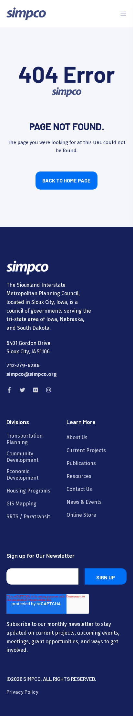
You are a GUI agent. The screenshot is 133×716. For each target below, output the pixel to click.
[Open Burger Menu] (123, 13)
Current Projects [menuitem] (86, 450)
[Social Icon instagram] (46, 390)
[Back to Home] (26, 13)
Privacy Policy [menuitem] (22, 692)
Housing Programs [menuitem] (28, 491)
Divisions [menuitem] (17, 422)
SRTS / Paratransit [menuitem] (28, 517)
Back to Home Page (66, 180)
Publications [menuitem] (81, 463)
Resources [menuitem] (78, 476)
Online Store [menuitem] (81, 515)
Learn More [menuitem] (81, 422)
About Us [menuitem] (76, 437)
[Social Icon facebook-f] (11, 390)
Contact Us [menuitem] (79, 489)
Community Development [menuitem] (22, 457)
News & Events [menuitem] (84, 502)
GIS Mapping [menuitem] (21, 504)
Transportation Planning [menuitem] (24, 439)
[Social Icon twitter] (22, 390)
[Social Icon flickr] (35, 390)
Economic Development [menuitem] (22, 474)
